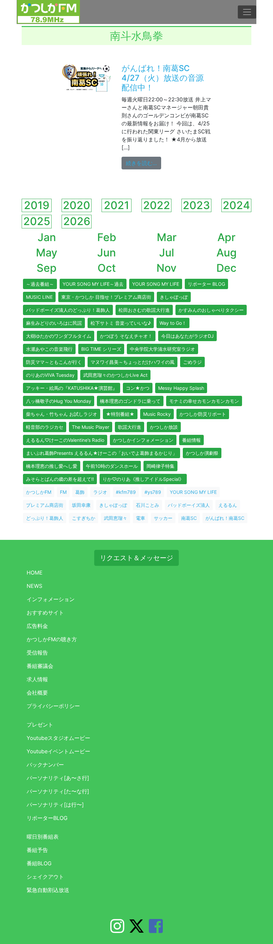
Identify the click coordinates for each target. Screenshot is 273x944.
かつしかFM (38, 492)
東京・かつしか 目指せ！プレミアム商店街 (106, 297)
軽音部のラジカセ (44, 427)
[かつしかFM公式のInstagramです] (117, 930)
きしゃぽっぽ (174, 297)
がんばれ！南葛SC (224, 518)
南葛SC (189, 518)
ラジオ (100, 492)
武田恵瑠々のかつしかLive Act (115, 375)
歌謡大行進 (129, 427)
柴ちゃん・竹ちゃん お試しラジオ (61, 414)
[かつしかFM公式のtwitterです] (136, 930)
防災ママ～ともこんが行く (54, 362)
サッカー (163, 518)
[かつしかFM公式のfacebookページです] (155, 930)
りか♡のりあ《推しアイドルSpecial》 (143, 479)
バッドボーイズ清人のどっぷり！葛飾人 (68, 310)
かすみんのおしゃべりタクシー (211, 310)
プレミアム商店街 (44, 505)
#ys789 (152, 492)
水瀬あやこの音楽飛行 (49, 349)
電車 (140, 518)
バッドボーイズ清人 (189, 505)
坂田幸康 (81, 505)
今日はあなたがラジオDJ (187, 336)
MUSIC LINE (39, 297)
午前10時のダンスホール (112, 466)
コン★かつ (137, 388)
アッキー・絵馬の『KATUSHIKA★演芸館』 (71, 388)
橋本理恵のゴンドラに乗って (130, 401)
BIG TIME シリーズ (101, 349)
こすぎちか (83, 518)
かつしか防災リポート (202, 414)
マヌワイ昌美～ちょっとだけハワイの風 (132, 362)
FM (63, 492)
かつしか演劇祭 (202, 453)
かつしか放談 (164, 427)
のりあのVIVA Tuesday (50, 375)
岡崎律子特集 (160, 466)
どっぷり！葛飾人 (44, 518)
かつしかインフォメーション (143, 440)
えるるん (227, 505)
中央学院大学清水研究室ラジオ (162, 349)
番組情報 (191, 440)
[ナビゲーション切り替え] (247, 12)
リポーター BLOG (206, 284)
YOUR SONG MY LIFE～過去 (93, 284)
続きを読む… (143, 162)
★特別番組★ (120, 414)
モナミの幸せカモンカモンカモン (204, 401)
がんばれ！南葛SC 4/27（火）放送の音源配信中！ (163, 77)
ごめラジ (192, 362)
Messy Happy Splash (181, 388)
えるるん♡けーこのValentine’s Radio (65, 440)
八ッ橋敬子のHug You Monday (58, 401)
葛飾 (80, 492)
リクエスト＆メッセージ (136, 558)
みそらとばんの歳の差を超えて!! (60, 479)
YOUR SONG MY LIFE (155, 284)
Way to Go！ (172, 323)
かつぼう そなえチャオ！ (126, 336)
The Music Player (90, 427)
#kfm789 (126, 492)
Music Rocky (157, 414)
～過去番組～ (40, 284)
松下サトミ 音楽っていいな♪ (121, 323)
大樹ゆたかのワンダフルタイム (58, 336)
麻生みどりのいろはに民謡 (54, 323)
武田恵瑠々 (115, 518)
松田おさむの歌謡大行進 (144, 310)
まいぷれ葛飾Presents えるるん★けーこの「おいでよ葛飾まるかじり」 (101, 453)
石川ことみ (147, 505)
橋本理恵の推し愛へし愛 (51, 466)
